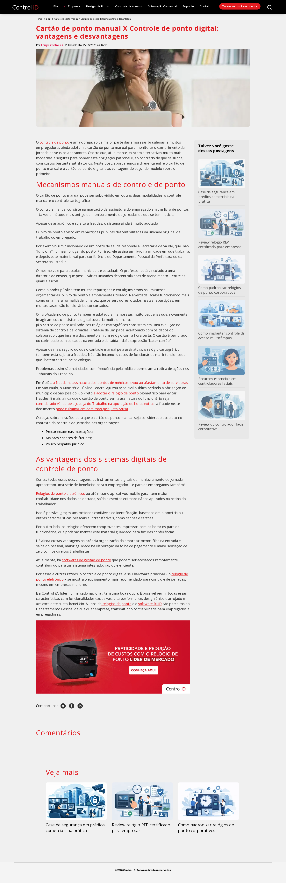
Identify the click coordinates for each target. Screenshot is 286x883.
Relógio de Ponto (97, 6)
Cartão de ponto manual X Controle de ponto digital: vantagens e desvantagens (92, 18)
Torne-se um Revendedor (239, 6)
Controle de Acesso (128, 6)
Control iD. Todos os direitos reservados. (147, 870)
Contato (205, 6)
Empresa (74, 6)
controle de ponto (54, 142)
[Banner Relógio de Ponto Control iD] (113, 656)
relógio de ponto (125, 393)
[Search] (270, 7)
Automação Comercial (162, 6)
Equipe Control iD (52, 45)
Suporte (188, 6)
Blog (56, 6)
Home (39, 18)
